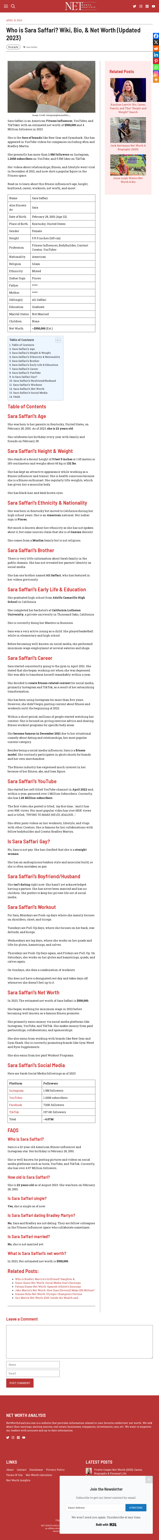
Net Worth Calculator (39, 1475)
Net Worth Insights (18, 1480)
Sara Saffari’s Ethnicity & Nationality (36, 356)
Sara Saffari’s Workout (27, 384)
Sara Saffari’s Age (23, 349)
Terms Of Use (14, 1475)
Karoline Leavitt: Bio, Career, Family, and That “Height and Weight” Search (128, 108)
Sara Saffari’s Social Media (30, 392)
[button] (13, 6)
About (10, 1469)
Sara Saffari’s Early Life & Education (35, 364)
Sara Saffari (31, 47)
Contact (21, 1469)
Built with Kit (106, 1524)
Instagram (16, 1090)
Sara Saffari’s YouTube (26, 372)
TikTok (14, 1112)
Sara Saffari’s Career (25, 368)
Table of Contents (23, 344)
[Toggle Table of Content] (56, 340)
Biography (13, 47)
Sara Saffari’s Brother (25, 361)
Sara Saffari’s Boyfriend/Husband (34, 380)
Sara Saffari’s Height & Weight (31, 352)
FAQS (16, 396)
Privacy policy (55, 1469)
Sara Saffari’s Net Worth (28, 388)
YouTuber (16, 1098)
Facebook (15, 1105)
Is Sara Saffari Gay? (24, 376)
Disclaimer (36, 1469)
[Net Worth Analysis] (81, 6)
